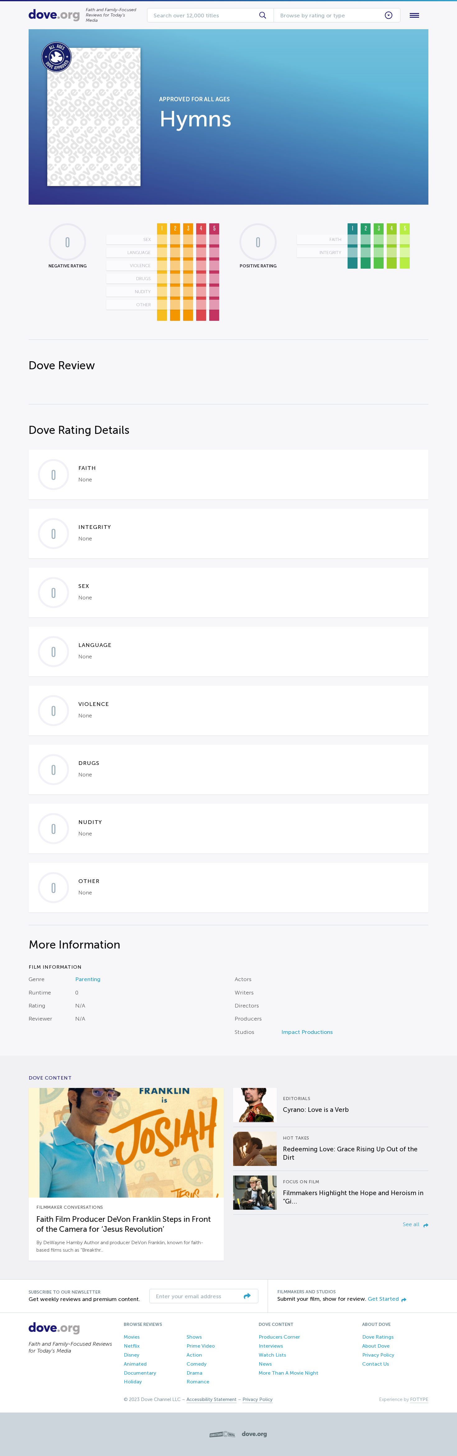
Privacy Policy (378, 1355)
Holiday (133, 1381)
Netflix (132, 1346)
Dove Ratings (378, 1337)
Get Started (383, 1299)
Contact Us (375, 1364)
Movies (132, 1337)
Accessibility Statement (212, 1399)
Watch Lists (272, 1355)
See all (412, 1224)
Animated (135, 1364)
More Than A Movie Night (288, 1373)
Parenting (87, 979)
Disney (131, 1355)
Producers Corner (279, 1337)
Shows (194, 1337)
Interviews (271, 1346)
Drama (194, 1373)
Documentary (140, 1373)
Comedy (196, 1364)
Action (194, 1355)
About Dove (376, 1346)
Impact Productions (307, 1032)
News (265, 1364)
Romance (198, 1381)
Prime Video (201, 1346)
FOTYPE (419, 1399)
